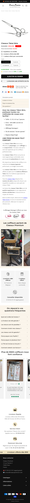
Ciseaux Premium (15, 501)
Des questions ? (6, 106)
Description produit (7, 97)
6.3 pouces (6, 65)
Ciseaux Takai (8, 10)
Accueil (2, 10)
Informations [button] (7, 481)
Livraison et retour (7, 100)
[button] (3, 5)
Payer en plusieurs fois (8, 103)
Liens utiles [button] (7, 485)
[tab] (15, 97)
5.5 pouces (6, 62)
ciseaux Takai (11, 179)
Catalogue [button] (6, 477)
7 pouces (15, 65)
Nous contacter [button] (8, 458)
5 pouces (15, 62)
